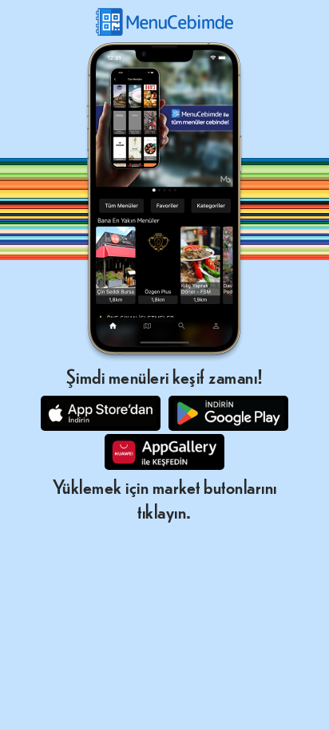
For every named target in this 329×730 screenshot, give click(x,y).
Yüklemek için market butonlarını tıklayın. (165, 498)
